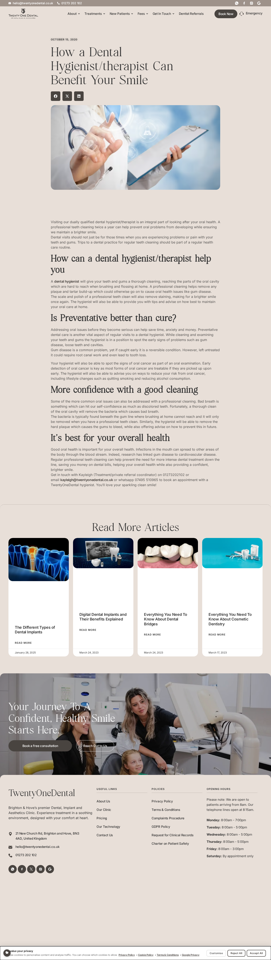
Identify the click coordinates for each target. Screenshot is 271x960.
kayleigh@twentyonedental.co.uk (86, 480)
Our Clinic (104, 810)
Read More (23, 642)
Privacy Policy (162, 801)
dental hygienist (66, 281)
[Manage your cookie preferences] (7, 953)
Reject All (236, 953)
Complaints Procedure (168, 818)
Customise (216, 953)
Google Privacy (190, 954)
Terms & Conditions (166, 810)
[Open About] (79, 13)
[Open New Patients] (132, 13)
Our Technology (108, 827)
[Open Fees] (147, 13)
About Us (103, 801)
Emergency (254, 13)
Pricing (102, 818)
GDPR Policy (161, 827)
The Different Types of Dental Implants (35, 629)
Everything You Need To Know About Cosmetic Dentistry (230, 619)
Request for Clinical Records (173, 835)
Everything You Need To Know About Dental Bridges (165, 619)
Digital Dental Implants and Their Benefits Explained (102, 617)
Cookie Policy (145, 954)
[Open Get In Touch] (173, 13)
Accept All (256, 953)
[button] (55, 96)
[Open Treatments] (104, 13)
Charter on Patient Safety (170, 844)
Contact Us (105, 835)
